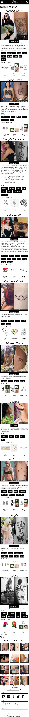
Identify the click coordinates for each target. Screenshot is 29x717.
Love (18, 259)
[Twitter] (18, 698)
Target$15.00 (5, 454)
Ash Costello (14, 215)
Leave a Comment (14, 41)
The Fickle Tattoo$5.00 (5, 135)
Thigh (16, 556)
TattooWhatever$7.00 (14, 209)
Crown (11, 255)
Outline (24, 116)
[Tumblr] (13, 698)
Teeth (11, 556)
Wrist (12, 120)
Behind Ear (4, 436)
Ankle (3, 53)
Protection (4, 494)
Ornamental (22, 491)
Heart (9, 259)
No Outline (4, 556)
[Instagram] (3, 698)
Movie (3, 191)
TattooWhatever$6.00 (14, 339)
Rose (18, 616)
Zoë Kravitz (14, 459)
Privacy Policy (4, 715)
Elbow (10, 381)
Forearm (17, 255)
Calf (18, 613)
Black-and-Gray (11, 53)
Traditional (24, 616)
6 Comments (14, 425)
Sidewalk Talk (12, 173)
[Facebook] (8, 698)
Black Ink (4, 321)
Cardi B (14, 401)
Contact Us (8, 706)
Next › (2, 637)
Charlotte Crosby (14, 281)
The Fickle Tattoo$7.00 (5, 209)
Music (18, 116)
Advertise (3, 706)
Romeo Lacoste (17, 191)
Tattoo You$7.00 (23, 339)
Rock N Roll (5, 120)
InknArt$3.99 (14, 277)
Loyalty (24, 259)
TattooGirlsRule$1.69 (5, 571)
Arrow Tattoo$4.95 (5, 509)
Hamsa (10, 491)
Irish (14, 259)
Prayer (3, 56)
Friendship (24, 255)
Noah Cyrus (14, 80)
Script (15, 56)
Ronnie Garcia (11, 616)
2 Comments (14, 239)
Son (20, 56)
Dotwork (12, 188)
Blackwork (4, 188)
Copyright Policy (11, 715)
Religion (10, 56)
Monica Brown (14, 10)
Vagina (22, 556)
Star (3, 439)
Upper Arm (4, 194)
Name (24, 53)
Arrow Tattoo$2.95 (5, 631)
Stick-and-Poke (20, 494)
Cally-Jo (11, 321)
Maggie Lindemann (14, 139)
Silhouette (10, 262)
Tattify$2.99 (14, 74)
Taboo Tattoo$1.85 (23, 209)
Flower (18, 188)
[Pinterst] (23, 698)
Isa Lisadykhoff (18, 553)
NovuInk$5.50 (5, 74)
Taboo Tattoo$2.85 (14, 631)
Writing (4, 59)
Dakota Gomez (5, 116)
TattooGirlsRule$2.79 (23, 454)
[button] (2, 2)
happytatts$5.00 (5, 277)
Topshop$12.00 (14, 454)
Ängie (14, 515)
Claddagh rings (12, 245)
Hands (19, 53)
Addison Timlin (14, 343)
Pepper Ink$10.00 (24, 74)
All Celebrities (14, 687)
